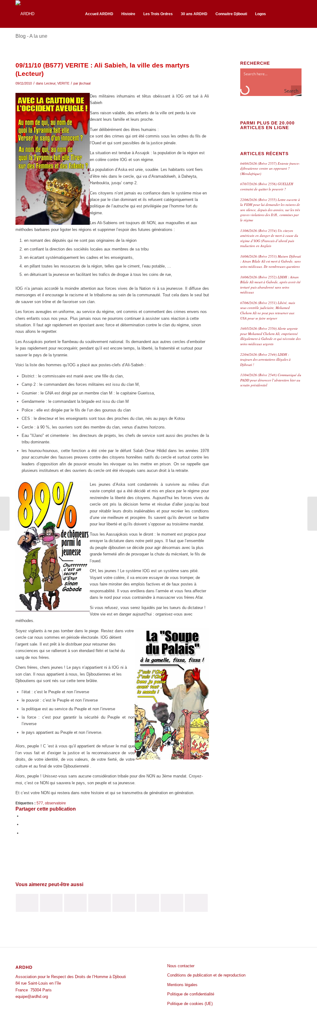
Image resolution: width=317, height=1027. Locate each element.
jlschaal (84, 83)
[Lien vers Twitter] (297, 13)
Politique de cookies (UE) (190, 1003)
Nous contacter (180, 966)
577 (40, 803)
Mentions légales (182, 984)
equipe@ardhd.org (31, 996)
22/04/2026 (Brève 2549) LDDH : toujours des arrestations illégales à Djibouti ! (265, 359)
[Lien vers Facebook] (287, 13)
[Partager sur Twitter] (23, 824)
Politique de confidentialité (190, 994)
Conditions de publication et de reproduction (206, 975)
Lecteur (49, 83)
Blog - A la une (31, 36)
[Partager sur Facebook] (23, 816)
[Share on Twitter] (23, 833)
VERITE (63, 83)
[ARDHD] (24, 14)
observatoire (55, 803)
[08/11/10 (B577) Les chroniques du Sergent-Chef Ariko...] (5, 514)
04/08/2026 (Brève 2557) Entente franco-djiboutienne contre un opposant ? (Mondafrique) (270, 168)
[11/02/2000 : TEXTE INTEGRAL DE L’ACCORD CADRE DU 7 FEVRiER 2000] (75, 903)
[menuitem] (99, 14)
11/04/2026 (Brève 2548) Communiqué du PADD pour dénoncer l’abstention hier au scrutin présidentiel (270, 379)
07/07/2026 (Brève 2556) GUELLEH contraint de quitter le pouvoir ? (266, 186)
